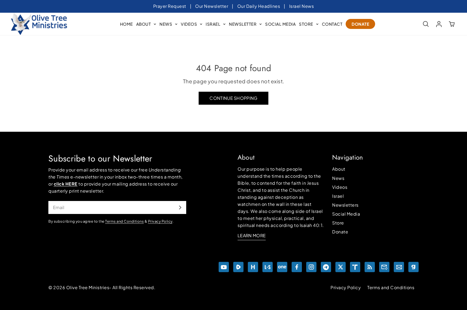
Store (338, 223)
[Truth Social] (355, 267)
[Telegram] (326, 267)
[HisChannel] (253, 267)
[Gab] (413, 267)
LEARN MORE (252, 235)
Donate (340, 232)
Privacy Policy (346, 287)
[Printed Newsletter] (384, 267)
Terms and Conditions (390, 287)
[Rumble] (238, 267)
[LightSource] (267, 267)
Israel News (301, 6)
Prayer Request (169, 6)
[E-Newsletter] (399, 267)
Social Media (346, 214)
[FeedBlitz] (370, 267)
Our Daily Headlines (258, 6)
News (338, 178)
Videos (339, 187)
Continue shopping (233, 98)
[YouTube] (224, 267)
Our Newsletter (211, 6)
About (338, 169)
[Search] (426, 24)
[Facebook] (297, 267)
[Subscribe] (180, 207)
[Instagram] (311, 267)
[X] (340, 267)
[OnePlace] (282, 267)
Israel (338, 196)
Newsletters (345, 205)
